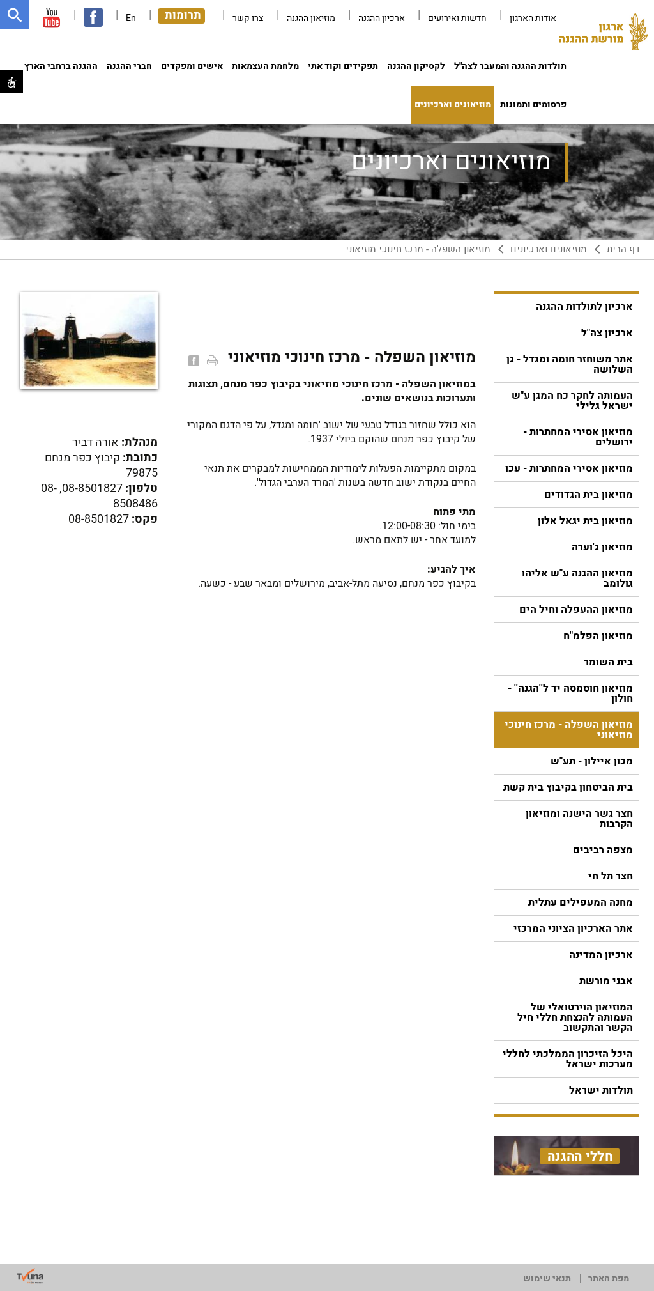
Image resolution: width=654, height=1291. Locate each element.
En (131, 18)
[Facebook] (192, 360)
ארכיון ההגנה (381, 18)
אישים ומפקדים (192, 66)
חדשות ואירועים (457, 18)
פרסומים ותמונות (533, 104)
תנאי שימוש (547, 1278)
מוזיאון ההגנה (311, 18)
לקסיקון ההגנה (416, 66)
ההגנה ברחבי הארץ (61, 66)
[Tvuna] (30, 1276)
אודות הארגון (533, 18)
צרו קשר (248, 18)
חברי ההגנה (129, 66)
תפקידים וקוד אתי (343, 66)
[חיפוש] (14, 14)
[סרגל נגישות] (11, 81)
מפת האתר (608, 1278)
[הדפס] (211, 360)
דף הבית (623, 249)
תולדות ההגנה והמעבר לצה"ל (510, 66)
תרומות (183, 16)
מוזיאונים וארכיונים (452, 104)
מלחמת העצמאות (265, 66)
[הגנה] (603, 35)
